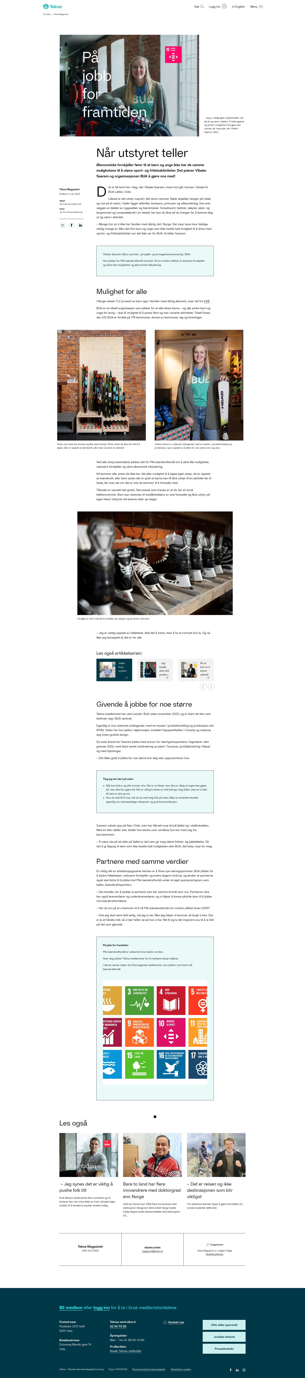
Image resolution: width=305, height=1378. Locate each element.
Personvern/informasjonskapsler (149, 1369)
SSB (207, 301)
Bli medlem (70, 1307)
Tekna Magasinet (61, 14)
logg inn (101, 1307)
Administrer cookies (181, 1369)
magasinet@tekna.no (152, 1251)
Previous (201, 685)
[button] (198, 6)
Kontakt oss (176, 1322)
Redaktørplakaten (215, 1254)
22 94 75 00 (118, 1326)
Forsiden (47, 14)
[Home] (52, 6)
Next (209, 685)
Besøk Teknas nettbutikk (125, 1351)
